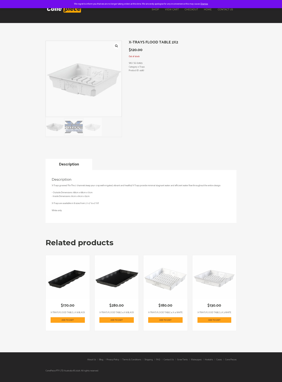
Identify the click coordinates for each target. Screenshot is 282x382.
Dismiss (204, 4)
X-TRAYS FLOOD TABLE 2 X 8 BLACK (68, 312)
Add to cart (68, 320)
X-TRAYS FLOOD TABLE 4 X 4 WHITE (165, 312)
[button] (116, 46)
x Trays (141, 67)
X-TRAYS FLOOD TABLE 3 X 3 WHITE (214, 312)
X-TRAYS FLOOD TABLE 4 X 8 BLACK (116, 312)
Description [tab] (69, 164)
